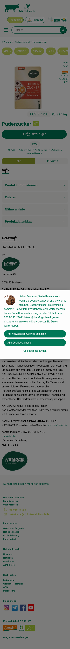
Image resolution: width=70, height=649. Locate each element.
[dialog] (35, 324)
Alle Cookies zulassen (19, 342)
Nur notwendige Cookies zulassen (26, 333)
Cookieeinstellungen (35, 350)
